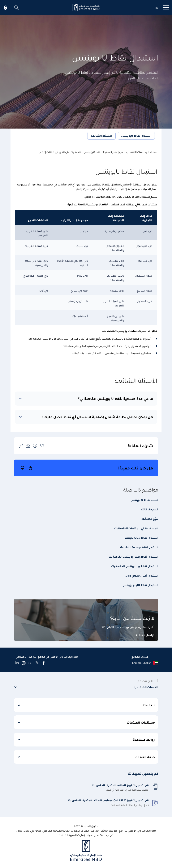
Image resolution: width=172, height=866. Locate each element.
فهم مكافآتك (149, 509)
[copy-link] (21, 445)
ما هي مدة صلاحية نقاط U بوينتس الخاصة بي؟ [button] (115, 398)
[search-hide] (16, 7)
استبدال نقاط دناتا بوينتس (141, 537)
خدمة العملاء (145, 757)
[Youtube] (30, 662)
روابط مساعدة (144, 739)
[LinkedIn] (17, 662)
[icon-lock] (5, 7)
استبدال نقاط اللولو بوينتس (140, 585)
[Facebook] (43, 662)
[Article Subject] (28, 445)
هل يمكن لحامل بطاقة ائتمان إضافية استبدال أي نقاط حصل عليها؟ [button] (97, 417)
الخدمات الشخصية (146, 687)
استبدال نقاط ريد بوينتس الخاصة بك (134, 566)
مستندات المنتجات (141, 722)
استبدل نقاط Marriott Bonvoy (139, 547)
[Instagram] (23, 662)
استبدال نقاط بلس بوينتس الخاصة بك (133, 556)
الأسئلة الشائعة (101, 135)
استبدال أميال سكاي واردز (141, 575)
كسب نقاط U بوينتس (144, 500)
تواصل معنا (146, 635)
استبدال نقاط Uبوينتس (136, 135)
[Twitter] (37, 662)
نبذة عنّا (149, 705)
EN (156, 7)
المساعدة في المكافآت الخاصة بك (136, 528)
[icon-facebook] (35, 445)
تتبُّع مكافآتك (149, 518)
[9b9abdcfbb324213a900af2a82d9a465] (86, 7)
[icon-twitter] (42, 445)
